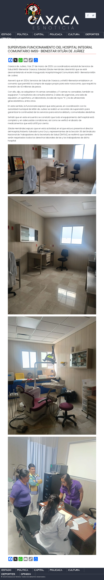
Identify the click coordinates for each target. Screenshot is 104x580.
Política (22, 34)
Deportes (92, 34)
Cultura (74, 34)
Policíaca (56, 34)
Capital (39, 34)
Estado (6, 34)
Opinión (6, 38)
